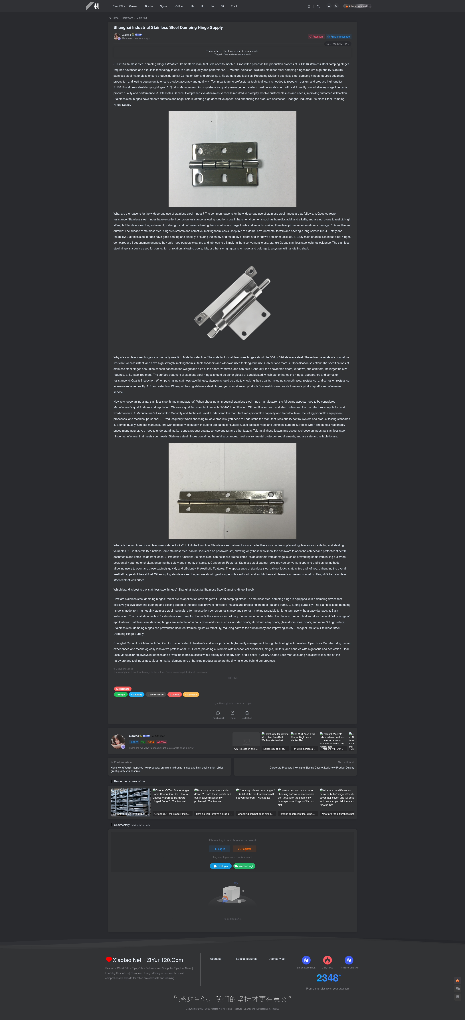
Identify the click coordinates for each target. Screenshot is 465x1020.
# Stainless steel (156, 694)
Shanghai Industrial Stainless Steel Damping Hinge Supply (168, 27)
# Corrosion (191, 694)
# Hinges (120, 694)
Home (115, 18)
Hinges (162, 64)
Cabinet (269, 363)
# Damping (136, 694)
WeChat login (246, 866)
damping (151, 64)
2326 (135, 742)
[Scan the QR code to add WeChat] (457, 988)
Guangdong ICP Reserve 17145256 (261, 1008)
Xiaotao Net (216, 1008)
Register (246, 849)
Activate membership (359, 6)
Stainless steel (135, 64)
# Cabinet (174, 694)
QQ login (223, 866)
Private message (340, 36)
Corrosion (187, 75)
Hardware (127, 18)
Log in (221, 849)
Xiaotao (126, 34)
